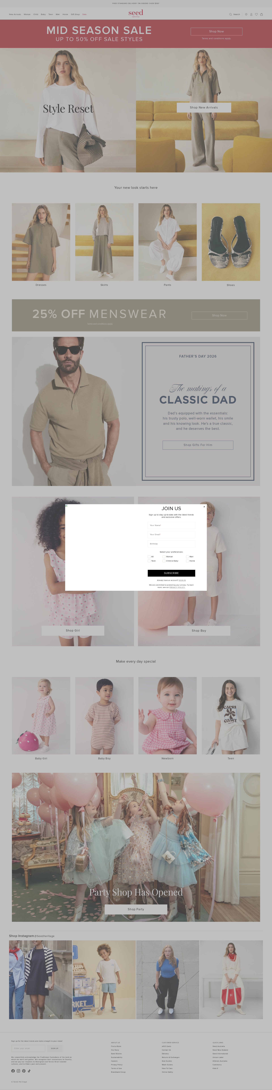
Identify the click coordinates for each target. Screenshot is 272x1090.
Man (192, 556)
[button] (204, 506)
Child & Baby (172, 561)
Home (192, 561)
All (152, 556)
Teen (153, 561)
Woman (169, 556)
